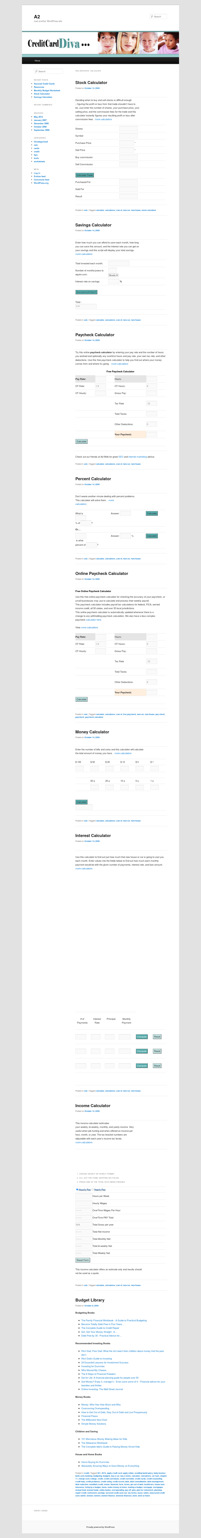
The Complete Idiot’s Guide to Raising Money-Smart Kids (110, 1446)
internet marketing (137, 456)
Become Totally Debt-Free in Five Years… (102, 1324)
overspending (118, 1490)
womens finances (124, 1495)
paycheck (79, 717)
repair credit (80, 1492)
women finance (108, 1495)
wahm (83, 1495)
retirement (92, 1492)
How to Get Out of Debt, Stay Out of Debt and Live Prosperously (114, 1412)
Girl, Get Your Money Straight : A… (99, 1331)
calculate (100, 210)
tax (125, 1492)
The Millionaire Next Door (94, 1419)
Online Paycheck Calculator (101, 573)
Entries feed (40, 176)
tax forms (132, 1492)
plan (134, 1490)
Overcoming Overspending (95, 1408)
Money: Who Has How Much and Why (101, 1404)
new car (126, 210)
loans (104, 1487)
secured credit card (114, 1492)
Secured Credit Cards (44, 83)
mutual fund (80, 1490)
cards (36, 148)
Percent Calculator (93, 478)
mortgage (148, 1487)
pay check (160, 714)
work (135, 1495)
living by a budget (93, 1487)
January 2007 (40, 120)
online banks (105, 1490)
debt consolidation (138, 1481)
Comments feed (41, 179)
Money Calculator (92, 732)
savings (101, 1492)
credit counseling (154, 1478)
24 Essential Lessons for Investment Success (104, 1362)
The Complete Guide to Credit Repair (100, 1327)
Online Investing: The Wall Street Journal (102, 1389)
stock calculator (149, 210)
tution (146, 1492)
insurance (79, 1487)
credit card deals (111, 1478)
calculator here (93, 619)
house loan (159, 1484)
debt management (155, 1481)
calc (86, 210)
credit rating (106, 1481)
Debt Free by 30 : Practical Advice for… (101, 1335)
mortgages (158, 1487)
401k (104, 1473)
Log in (37, 172)
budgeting (97, 1475)
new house (136, 210)
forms (127, 1484)
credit (86, 1473)
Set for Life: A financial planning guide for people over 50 (110, 1377)
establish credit (96, 1484)
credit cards (140, 1478)
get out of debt (136, 1484)
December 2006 (41, 123)
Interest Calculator (93, 835)
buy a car (115, 1475)
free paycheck (129, 714)
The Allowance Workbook (94, 1442)
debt (127, 1481)
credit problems (93, 1481)
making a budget (135, 1487)
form (121, 1484)
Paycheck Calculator (94, 334)
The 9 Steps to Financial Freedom (98, 1373)
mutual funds (92, 1490)
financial (114, 1484)
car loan (155, 1475)
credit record (118, 1481)
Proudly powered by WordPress (100, 1527)
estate (107, 1484)
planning (158, 1490)
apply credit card (114, 1473)
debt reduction (81, 1484)
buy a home (125, 1475)
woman (90, 1495)
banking (88, 1475)
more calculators (103, 119)
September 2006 (41, 129)
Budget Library (89, 1300)
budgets (106, 1475)
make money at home (117, 1487)
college (93, 1478)
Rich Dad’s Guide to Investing (96, 1358)
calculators (110, 210)
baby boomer (160, 1473)
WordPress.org (41, 182)
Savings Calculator (93, 225)
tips (36, 154)
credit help (80, 1481)
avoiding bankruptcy (144, 1473)
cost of (119, 210)
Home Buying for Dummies (95, 1462)
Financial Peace (89, 1416)
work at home (144, 1495)
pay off (128, 1490)
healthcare (149, 1484)
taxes (140, 1492)
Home (37, 60)
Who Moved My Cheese (93, 1370)
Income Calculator (92, 1105)
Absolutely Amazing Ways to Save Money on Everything (110, 1465)
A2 (37, 16)
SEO (120, 456)
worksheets (39, 161)
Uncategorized (41, 141)
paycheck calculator (94, 717)
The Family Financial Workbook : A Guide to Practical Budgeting (114, 1320)
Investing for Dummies (93, 1366)
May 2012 (38, 116)
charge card (84, 1478)
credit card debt (127, 1478)
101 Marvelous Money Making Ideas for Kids (104, 1438)
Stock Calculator (91, 82)
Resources (39, 86)
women (97, 1495)
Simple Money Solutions (93, 1423)
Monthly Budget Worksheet (47, 90)
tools (36, 158)
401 (99, 1473)
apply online (128, 1473)
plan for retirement (145, 1490)
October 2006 (40, 126)
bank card (79, 1475)
